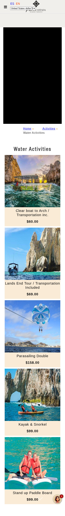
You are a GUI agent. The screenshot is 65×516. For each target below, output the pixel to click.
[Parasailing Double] (32, 351)
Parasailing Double (32, 356)
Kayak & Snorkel (33, 424)
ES (12, 3)
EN (18, 3)
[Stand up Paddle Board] (32, 488)
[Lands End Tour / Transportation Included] (32, 278)
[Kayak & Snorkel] (32, 419)
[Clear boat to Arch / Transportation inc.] (32, 206)
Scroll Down (39, 505)
